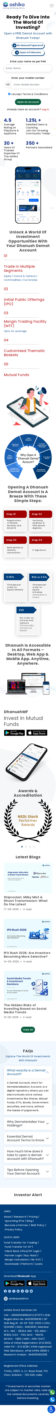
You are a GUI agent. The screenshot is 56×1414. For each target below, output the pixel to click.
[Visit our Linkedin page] (18, 1291)
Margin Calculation (17, 1259)
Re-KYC (36, 1259)
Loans (38, 1264)
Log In (45, 109)
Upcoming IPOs (14, 1221)
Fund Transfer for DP (18, 1247)
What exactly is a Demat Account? (26, 1072)
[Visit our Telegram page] (22, 1291)
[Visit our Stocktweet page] (26, 1291)
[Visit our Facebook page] (5, 1291)
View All (28, 1029)
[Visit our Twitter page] (13, 1291)
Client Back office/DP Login (22, 1251)
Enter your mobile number (28, 78)
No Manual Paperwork (30, 45)
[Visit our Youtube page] (31, 1291)
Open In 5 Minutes (30, 52)
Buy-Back (30, 1255)
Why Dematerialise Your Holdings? (26, 1124)
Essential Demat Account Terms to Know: (25, 1138)
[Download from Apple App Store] (36, 1283)
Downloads (12, 1264)
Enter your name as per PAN (28, 61)
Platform (27, 1264)
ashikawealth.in (19, 1298)
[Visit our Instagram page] (9, 1291)
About (8, 1216)
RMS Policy (37, 1225)
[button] (22, 846)
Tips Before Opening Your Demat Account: (23, 1172)
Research (20, 1216)
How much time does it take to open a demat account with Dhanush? (25, 1155)
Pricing (33, 1216)
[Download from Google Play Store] (14, 1283)
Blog (29, 1221)
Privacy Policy (14, 1229)
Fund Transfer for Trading (20, 1242)
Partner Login (13, 1255)
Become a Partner (16, 1225)
